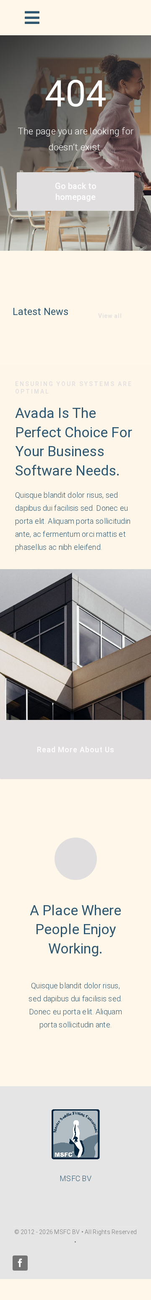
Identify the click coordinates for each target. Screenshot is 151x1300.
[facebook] (20, 1263)
